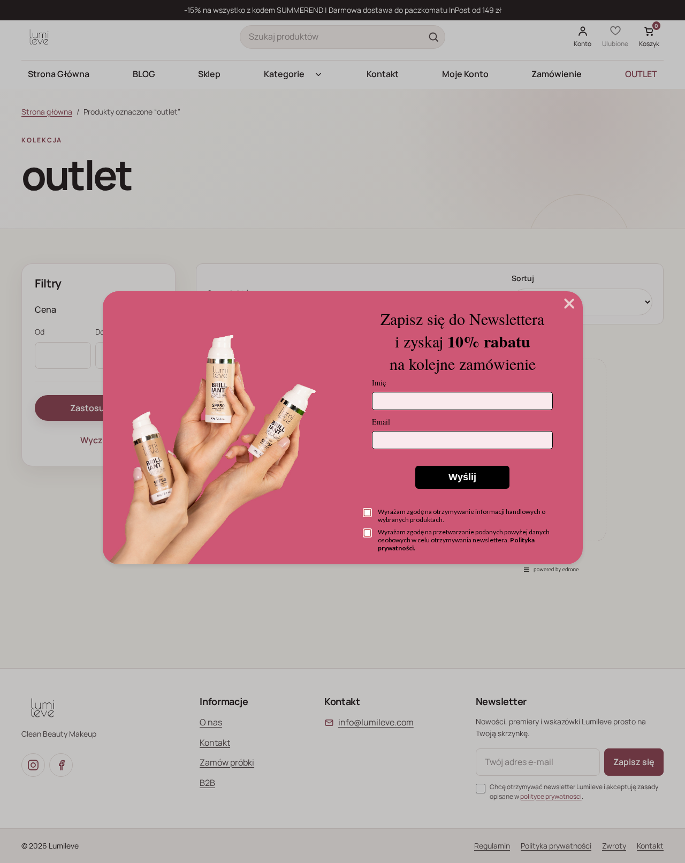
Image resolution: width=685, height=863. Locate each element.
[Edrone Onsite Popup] (342, 431)
